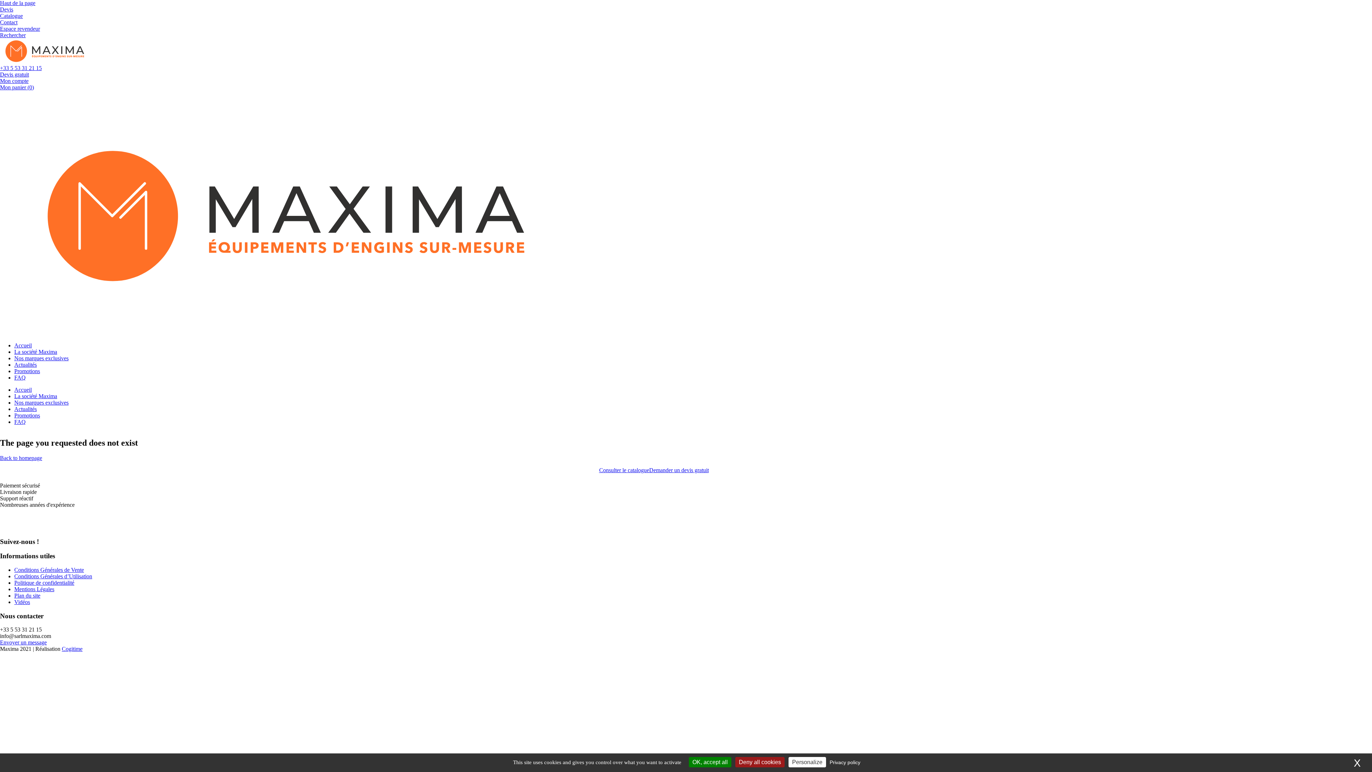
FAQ (20, 378)
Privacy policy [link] (845, 762)
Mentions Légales (34, 589)
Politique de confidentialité (44, 583)
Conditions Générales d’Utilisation (53, 576)
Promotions (27, 371)
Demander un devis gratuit (679, 470)
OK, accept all (710, 762)
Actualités (25, 365)
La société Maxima (35, 352)
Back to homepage (21, 458)
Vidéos (22, 602)
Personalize (807, 762)
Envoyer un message (23, 642)
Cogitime (72, 649)
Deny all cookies (760, 762)
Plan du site (27, 596)
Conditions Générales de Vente (49, 570)
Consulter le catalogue (624, 470)
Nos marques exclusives (41, 358)
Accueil (23, 345)
